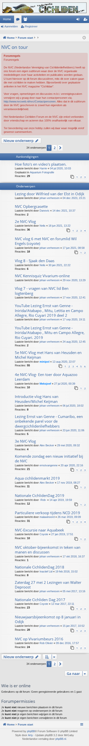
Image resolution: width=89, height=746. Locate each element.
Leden (26, 20)
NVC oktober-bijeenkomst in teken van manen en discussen (47, 549)
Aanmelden (11, 26)
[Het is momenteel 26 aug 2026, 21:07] (84, 38)
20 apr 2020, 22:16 (72, 465)
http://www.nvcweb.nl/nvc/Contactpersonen (30, 101)
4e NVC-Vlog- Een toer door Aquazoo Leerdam (46, 377)
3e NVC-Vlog (25, 441)
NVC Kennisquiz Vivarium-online (42, 275)
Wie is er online (16, 685)
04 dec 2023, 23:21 (74, 197)
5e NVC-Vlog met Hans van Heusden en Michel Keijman (48, 355)
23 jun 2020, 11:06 (73, 430)
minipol (44, 361)
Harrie (43, 168)
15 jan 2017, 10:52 (74, 625)
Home (7, 19)
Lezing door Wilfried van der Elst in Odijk (49, 193)
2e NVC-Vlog (25, 221)
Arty (30, 735)
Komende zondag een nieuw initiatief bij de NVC (49, 458)
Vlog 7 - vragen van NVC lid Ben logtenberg (41, 290)
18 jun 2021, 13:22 (59, 225)
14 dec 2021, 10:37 (63, 210)
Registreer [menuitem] (86, 20)
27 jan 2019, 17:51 (62, 534)
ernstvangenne (49, 465)
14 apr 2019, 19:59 (60, 499)
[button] (60, 148)
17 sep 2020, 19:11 (74, 319)
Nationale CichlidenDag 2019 (39, 495)
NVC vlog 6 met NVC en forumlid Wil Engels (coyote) (46, 241)
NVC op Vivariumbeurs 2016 (39, 638)
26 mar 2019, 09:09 (69, 516)
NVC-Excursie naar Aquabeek (39, 530)
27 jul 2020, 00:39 (64, 383)
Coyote (44, 534)
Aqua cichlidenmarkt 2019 (37, 478)
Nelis (42, 225)
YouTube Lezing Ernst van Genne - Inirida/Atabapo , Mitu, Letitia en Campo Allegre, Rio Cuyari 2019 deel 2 (49, 310)
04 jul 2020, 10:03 (60, 168)
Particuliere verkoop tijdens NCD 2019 (47, 512)
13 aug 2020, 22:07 (63, 361)
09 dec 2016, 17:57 (67, 643)
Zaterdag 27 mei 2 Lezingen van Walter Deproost (48, 584)
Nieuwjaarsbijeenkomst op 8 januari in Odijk (48, 619)
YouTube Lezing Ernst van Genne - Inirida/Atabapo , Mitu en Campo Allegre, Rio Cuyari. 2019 (50, 332)
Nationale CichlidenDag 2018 (39, 567)
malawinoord (47, 516)
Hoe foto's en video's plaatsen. (41, 164)
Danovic (44, 210)
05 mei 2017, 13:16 (74, 591)
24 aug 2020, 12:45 (74, 341)
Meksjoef (45, 383)
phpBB (31, 731)
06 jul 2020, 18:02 (73, 405)
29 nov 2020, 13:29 (74, 280)
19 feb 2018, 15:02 (66, 571)
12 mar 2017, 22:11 (62, 603)
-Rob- (43, 499)
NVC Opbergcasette (31, 206)
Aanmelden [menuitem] (79, 20)
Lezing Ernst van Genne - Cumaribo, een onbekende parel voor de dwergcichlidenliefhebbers (49, 421)
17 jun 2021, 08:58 (74, 247)
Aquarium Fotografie (42, 172)
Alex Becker (47, 445)
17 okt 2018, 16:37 (74, 556)
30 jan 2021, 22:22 (59, 265)
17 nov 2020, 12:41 (74, 297)
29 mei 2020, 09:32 (68, 445)
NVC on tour (14, 47)
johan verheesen (50, 197)
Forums (19, 20)
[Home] (44, 8)
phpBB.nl (60, 738)
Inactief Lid (46, 571)
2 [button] (55, 147)
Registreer (31, 26)
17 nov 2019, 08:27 (68, 482)
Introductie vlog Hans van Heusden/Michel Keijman (36, 399)
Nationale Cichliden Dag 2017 (40, 599)
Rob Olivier (46, 643)
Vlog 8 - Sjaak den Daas (34, 260)
